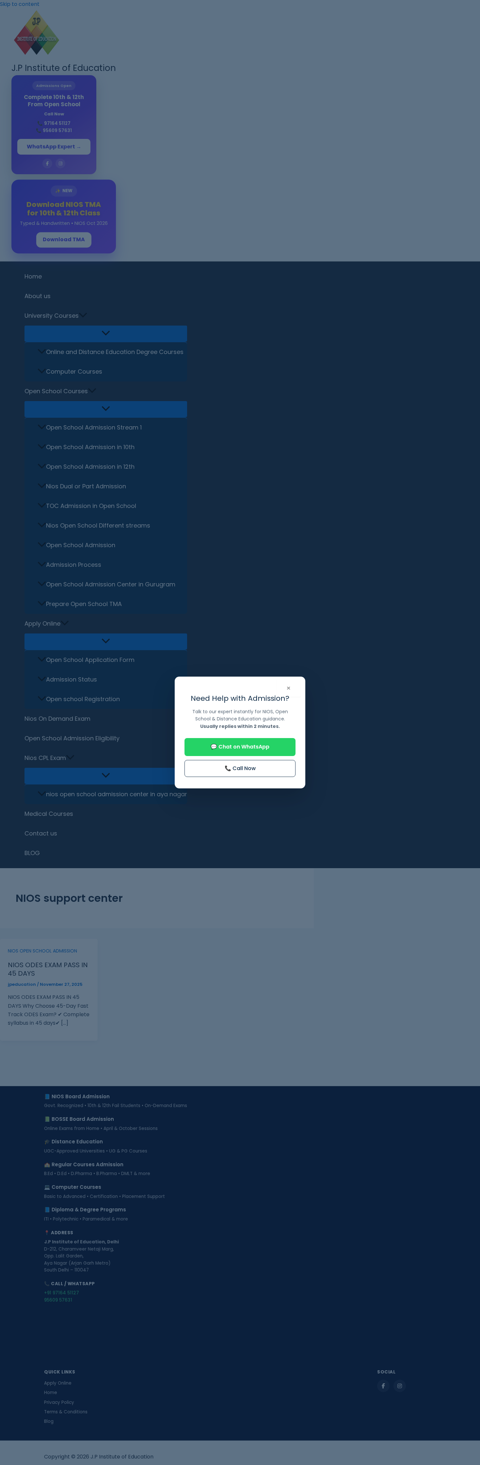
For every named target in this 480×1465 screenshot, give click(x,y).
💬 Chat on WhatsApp (240, 746)
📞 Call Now (240, 768)
